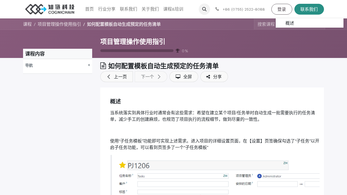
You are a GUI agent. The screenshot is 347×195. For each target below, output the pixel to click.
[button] (204, 9)
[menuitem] (89, 9)
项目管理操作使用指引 (132, 42)
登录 (281, 9)
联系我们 (309, 9)
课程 (27, 24)
